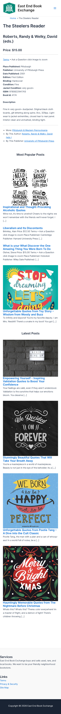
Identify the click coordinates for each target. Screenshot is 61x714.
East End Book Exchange (30, 8)
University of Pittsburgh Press (39, 141)
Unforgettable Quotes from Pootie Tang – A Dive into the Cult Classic (30, 531)
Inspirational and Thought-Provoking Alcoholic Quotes (27, 208)
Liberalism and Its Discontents (23, 228)
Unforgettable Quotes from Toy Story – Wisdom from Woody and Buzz (28, 312)
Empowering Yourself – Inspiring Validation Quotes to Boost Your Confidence (24, 381)
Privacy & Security (9, 684)
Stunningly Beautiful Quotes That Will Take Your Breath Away (27, 459)
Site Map (4, 687)
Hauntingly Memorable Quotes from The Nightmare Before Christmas (29, 604)
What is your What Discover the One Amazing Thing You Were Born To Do (27, 247)
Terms (6, 59)
